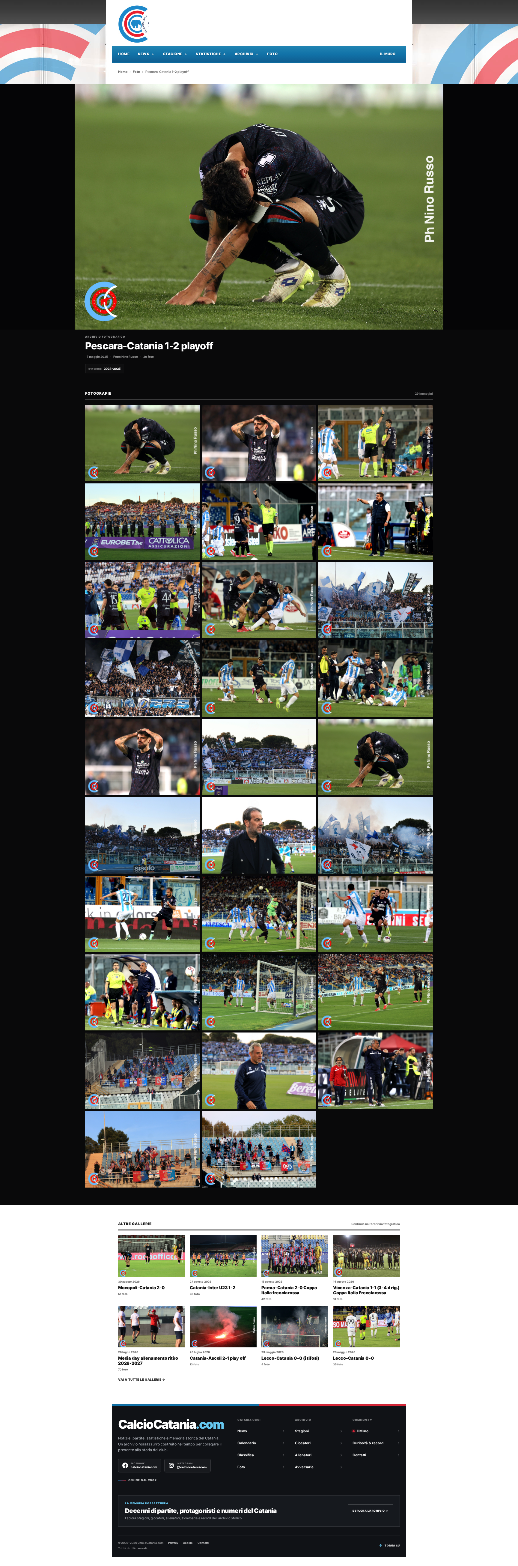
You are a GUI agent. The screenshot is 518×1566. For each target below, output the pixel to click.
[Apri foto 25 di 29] (142, 1071)
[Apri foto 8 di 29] (259, 600)
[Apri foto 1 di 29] (142, 443)
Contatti (359, 1455)
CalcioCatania (171, 1424)
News (143, 54)
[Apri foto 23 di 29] (259, 992)
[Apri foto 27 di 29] (375, 1071)
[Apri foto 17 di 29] (259, 835)
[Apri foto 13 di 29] (142, 757)
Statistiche (208, 54)
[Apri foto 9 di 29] (375, 600)
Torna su (392, 1545)
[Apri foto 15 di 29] (375, 757)
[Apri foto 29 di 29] (259, 1149)
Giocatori (303, 1443)
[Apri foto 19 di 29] (142, 914)
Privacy (173, 1542)
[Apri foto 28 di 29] (142, 1149)
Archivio (244, 54)
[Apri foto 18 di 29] (375, 835)
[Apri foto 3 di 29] (375, 443)
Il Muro (388, 54)
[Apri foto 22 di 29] (142, 992)
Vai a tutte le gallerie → (141, 1379)
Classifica (245, 1455)
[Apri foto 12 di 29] (375, 678)
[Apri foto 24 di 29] (375, 992)
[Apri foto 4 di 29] (142, 521)
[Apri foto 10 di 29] (142, 678)
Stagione (172, 54)
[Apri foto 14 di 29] (259, 757)
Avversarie (304, 1467)
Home (124, 54)
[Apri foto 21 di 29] (375, 914)
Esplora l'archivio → (371, 1510)
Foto (272, 54)
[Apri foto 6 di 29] (375, 521)
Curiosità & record (368, 1443)
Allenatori (303, 1455)
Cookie (188, 1542)
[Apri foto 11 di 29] (259, 678)
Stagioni (302, 1431)
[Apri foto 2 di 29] (259, 443)
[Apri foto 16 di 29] (142, 835)
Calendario (246, 1443)
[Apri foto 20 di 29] (259, 914)
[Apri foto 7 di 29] (142, 600)
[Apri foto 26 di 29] (259, 1071)
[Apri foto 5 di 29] (259, 521)
